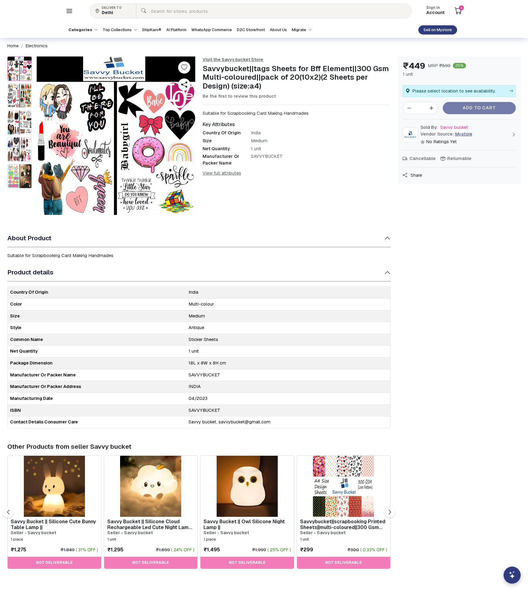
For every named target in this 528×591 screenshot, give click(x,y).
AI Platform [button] (176, 29)
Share (415, 175)
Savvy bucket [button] (444, 127)
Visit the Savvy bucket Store (233, 59)
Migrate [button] (299, 29)
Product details (30, 272)
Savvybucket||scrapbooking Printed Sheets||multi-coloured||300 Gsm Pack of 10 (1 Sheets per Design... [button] (342, 524)
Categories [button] (80, 29)
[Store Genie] (512, 575)
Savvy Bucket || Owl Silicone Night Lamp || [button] (244, 524)
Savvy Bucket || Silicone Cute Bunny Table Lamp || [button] (53, 524)
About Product (29, 238)
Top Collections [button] (118, 29)
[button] (69, 11)
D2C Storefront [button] (251, 29)
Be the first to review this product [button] (239, 96)
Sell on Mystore (438, 29)
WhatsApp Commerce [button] (211, 29)
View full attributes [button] (222, 173)
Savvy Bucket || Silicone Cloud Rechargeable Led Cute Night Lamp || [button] (149, 524)
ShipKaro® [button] (151, 29)
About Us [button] (278, 29)
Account (435, 11)
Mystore (463, 134)
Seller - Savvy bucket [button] (33, 532)
